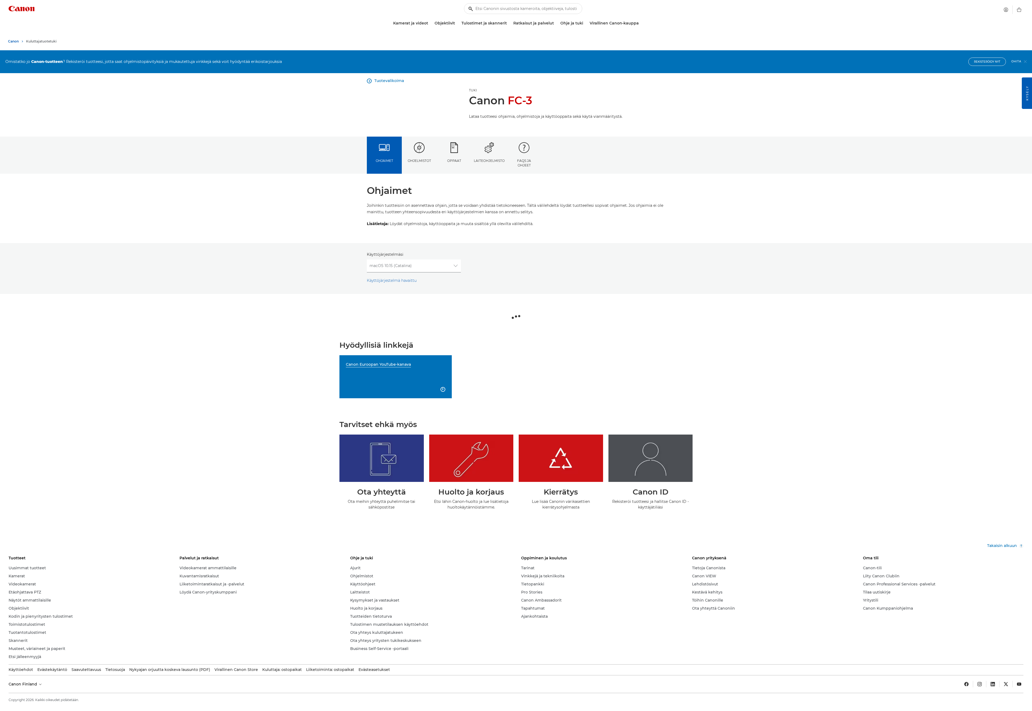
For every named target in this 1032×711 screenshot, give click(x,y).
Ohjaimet (384, 161)
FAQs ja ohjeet (524, 163)
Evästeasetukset (374, 669)
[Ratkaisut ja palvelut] (556, 23)
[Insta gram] (979, 684)
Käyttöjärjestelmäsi (385, 254)
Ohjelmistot (419, 161)
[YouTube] (1019, 684)
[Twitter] (1006, 684)
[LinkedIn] (993, 684)
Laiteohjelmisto (489, 161)
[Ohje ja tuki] (585, 23)
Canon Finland (23, 684)
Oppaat (454, 161)
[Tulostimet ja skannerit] (509, 23)
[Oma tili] (1006, 9)
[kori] (1019, 9)
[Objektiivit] (457, 23)
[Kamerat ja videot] (430, 23)
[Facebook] (966, 684)
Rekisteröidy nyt (987, 61)
